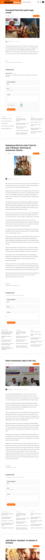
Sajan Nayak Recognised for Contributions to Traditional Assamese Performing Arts (7, 348)
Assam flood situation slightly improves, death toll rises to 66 (7, 514)
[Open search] (41, 2)
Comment (8, 94)
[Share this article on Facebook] (9, 16)
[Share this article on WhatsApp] (6, 16)
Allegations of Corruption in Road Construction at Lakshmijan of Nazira (22, 133)
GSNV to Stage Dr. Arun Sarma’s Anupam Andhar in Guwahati (6, 340)
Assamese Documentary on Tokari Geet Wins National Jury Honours (7, 344)
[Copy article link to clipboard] (13, 16)
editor (9, 41)
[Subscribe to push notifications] (38, 2)
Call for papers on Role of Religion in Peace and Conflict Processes (36, 345)
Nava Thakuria (10, 389)
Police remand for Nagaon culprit (6, 121)
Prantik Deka (10, 178)
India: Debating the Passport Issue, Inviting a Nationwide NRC (6, 518)
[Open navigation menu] (2, 2)
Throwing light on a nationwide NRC (7, 520)
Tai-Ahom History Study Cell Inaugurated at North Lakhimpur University (21, 119)
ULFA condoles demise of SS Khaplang (7, 126)
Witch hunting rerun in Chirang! (6, 118)
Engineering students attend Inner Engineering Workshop (36, 129)
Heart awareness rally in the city (36, 122)
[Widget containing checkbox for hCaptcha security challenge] (15, 105)
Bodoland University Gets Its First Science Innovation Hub (21, 127)
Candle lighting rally (4, 123)
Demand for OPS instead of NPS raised (22, 130)
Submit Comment (11, 109)
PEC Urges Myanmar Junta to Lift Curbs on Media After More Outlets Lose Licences (7, 524)
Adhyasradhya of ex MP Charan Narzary (37, 527)
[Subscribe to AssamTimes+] (43, 2)
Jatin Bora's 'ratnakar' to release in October (36, 125)
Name (8, 84)
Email (10, 89)
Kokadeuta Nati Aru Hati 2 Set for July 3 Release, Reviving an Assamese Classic (37, 119)
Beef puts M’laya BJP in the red (6, 128)
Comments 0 (37, 153)
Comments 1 (37, 15)
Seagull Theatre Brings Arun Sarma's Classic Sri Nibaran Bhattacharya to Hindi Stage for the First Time (7, 332)
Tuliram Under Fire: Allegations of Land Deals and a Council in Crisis (22, 124)
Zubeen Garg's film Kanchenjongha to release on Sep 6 (36, 132)
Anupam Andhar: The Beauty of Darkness (6, 337)
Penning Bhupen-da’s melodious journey (7, 527)
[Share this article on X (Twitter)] (11, 16)
